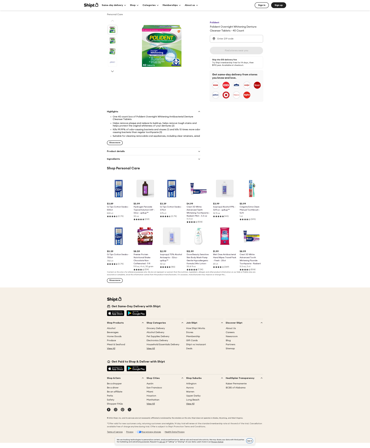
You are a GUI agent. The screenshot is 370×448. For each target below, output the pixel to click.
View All (111, 348)
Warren (190, 392)
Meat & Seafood (116, 344)
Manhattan (153, 400)
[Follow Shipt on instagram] (115, 410)
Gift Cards (192, 340)
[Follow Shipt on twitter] (129, 410)
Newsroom (232, 336)
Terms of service (115, 432)
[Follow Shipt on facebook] (108, 410)
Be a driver (113, 387)
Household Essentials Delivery (163, 344)
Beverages (113, 332)
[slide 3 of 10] (112, 51)
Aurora (190, 387)
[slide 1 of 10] (112, 29)
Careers (230, 332)
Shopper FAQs (115, 404)
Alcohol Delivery (155, 332)
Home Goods (114, 336)
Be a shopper (114, 383)
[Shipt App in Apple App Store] (115, 313)
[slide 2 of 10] (112, 40)
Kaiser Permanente (236, 383)
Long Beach (192, 400)
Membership (193, 336)
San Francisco (154, 387)
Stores (189, 332)
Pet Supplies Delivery (158, 336)
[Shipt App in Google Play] (136, 313)
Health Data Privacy (175, 432)
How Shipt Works (195, 328)
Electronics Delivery (157, 340)
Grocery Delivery (156, 328)
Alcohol (111, 328)
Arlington (191, 383)
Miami (150, 392)
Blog (228, 340)
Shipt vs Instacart (196, 344)
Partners (230, 344)
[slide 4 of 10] (112, 62)
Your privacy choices (151, 432)
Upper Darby (193, 396)
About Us (231, 328)
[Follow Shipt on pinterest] (122, 410)
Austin (150, 383)
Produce (111, 340)
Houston (151, 396)
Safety (110, 400)
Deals (189, 348)
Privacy (129, 432)
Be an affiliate (114, 392)
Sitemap (230, 348)
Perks (110, 396)
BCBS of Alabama (235, 387)
